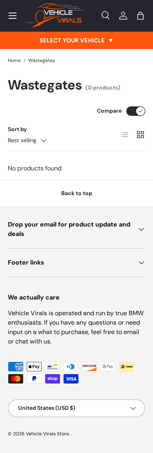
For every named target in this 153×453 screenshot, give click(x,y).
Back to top (76, 193)
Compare (109, 110)
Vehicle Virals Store (48, 434)
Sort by (17, 129)
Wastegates (41, 60)
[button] (140, 15)
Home (14, 60)
